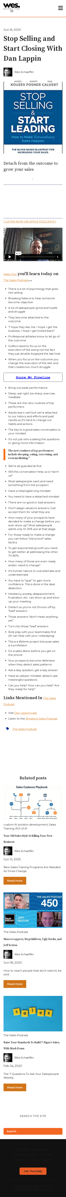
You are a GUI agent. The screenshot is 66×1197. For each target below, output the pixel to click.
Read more (15, 880)
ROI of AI (21, 828)
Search (11, 1131)
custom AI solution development (26, 824)
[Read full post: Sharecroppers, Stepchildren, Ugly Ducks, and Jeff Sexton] (33, 910)
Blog (47, 1160)
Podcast (21, 1160)
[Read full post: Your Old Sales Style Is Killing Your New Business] (33, 803)
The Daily (23, 1149)
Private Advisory (24, 1154)
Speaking (46, 1154)
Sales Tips (10, 274)
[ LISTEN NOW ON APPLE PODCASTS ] (30, 221)
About (35, 1160)
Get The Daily (33, 1171)
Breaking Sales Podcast (41, 718)
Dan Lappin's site (25, 713)
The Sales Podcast (16, 280)
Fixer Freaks (41, 1149)
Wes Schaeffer (24, 72)
